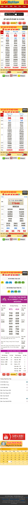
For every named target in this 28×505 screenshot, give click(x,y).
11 (11, 457)
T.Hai (2, 32)
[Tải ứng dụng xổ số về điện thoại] (11, 29)
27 (7, 453)
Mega (15, 6)
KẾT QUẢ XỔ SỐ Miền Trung (9, 110)
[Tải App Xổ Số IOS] (19, 14)
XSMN (2, 6)
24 (7, 461)
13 (19, 457)
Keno (20, 6)
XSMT (6, 6)
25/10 (8, 23)
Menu (26, 1)
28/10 (24, 23)
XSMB (11, 6)
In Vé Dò (15, 75)
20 (19, 459)
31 (22, 453)
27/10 (20, 23)
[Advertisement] (14, 93)
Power (24, 6)
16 (3, 459)
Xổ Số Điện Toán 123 (14, 278)
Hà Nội (25, 196)
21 (22, 459)
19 (15, 459)
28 (11, 453)
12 (15, 457)
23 (3, 461)
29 (15, 453)
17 (7, 459)
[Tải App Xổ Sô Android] (9, 14)
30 (19, 453)
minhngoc (23, 500)
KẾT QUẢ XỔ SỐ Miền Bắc (8, 192)
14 (22, 457)
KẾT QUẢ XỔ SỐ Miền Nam (9, 27)
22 (26, 459)
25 (11, 461)
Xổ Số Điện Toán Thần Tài (14, 287)
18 (11, 459)
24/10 (4, 23)
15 (26, 457)
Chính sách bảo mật (14, 499)
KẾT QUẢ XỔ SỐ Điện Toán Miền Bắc (12, 272)
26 (3, 453)
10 (7, 457)
